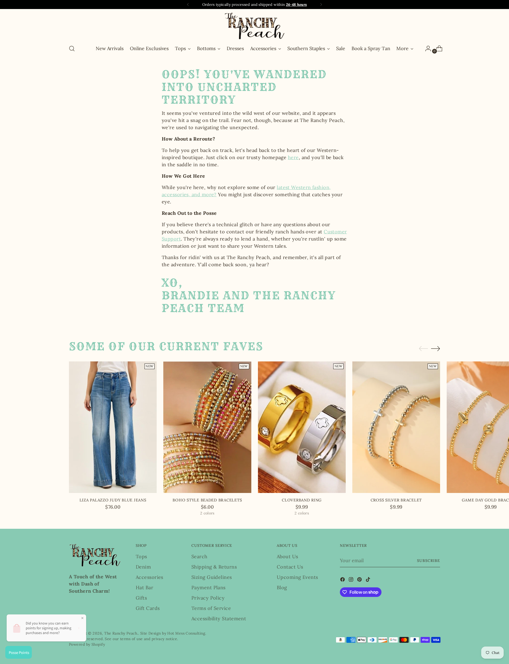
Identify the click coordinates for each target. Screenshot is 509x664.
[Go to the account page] (426, 48)
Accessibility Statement (218, 618)
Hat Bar (144, 587)
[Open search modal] (72, 48)
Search (199, 556)
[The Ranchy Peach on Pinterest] (360, 580)
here (293, 157)
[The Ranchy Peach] (254, 26)
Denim (143, 567)
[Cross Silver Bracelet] (396, 427)
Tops (141, 556)
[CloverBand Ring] (302, 427)
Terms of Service (211, 608)
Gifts (141, 598)
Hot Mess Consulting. (186, 633)
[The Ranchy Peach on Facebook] (343, 580)
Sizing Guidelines (211, 577)
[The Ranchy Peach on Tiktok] (368, 580)
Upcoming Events (297, 577)
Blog (282, 587)
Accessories (149, 577)
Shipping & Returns (214, 567)
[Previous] (188, 4)
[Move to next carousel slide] (435, 348)
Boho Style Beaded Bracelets (207, 500)
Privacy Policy (208, 598)
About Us (287, 556)
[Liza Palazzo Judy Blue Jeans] (113, 427)
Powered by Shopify (87, 644)
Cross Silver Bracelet (396, 500)
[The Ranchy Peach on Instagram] (351, 580)
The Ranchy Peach (120, 633)
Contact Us (290, 567)
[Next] (321, 4)
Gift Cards (148, 608)
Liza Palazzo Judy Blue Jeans (113, 500)
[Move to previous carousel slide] (423, 348)
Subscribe (428, 560)
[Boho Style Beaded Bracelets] (207, 427)
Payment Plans (208, 587)
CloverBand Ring (302, 500)
